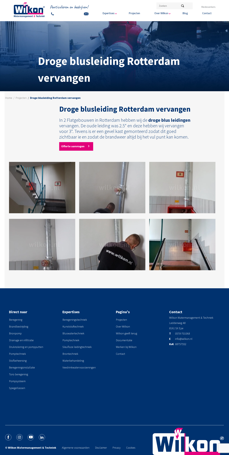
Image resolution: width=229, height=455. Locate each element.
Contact (207, 13)
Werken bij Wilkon (126, 347)
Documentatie (124, 340)
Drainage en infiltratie (21, 340)
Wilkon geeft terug (126, 333)
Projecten (134, 13)
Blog (185, 13)
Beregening (15, 319)
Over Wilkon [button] (161, 13)
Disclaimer (101, 447)
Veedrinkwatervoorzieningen (79, 367)
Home (8, 98)
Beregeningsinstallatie (22, 367)
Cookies (130, 447)
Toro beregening (18, 374)
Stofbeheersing (18, 360)
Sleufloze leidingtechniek (77, 347)
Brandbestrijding (18, 326)
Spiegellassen (17, 388)
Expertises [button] (108, 13)
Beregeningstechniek (74, 319)
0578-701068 (182, 333)
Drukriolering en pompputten (26, 347)
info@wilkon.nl (183, 339)
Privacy (116, 447)
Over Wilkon (123, 326)
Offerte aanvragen (73, 146)
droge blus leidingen (169, 120)
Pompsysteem (17, 381)
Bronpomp (15, 333)
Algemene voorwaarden (75, 447)
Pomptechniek (17, 354)
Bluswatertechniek (73, 333)
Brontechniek (70, 354)
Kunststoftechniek (73, 326)
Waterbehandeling (73, 360)
